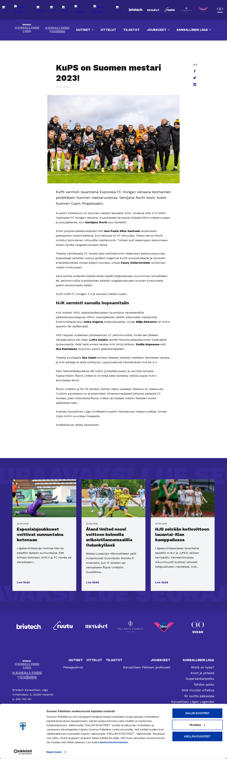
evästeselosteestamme (113, 742)
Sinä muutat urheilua (198, 690)
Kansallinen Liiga (27, 28)
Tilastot (131, 30)
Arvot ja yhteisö (202, 673)
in (195, 85)
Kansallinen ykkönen (57, 30)
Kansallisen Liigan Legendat (192, 701)
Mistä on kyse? (202, 667)
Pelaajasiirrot (73, 667)
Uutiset (83, 30)
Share (195, 71)
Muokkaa (195, 724)
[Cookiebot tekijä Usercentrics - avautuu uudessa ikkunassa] (22, 752)
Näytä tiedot (54, 752)
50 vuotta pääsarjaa (199, 696)
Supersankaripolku (200, 678)
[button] (23, 582)
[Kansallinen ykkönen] (32, 675)
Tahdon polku (203, 684)
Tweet (195, 78)
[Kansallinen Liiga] (32, 664)
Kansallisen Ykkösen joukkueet (146, 667)
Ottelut (108, 30)
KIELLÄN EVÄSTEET (197, 736)
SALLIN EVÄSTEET (197, 713)
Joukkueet (156, 30)
